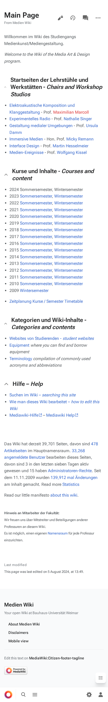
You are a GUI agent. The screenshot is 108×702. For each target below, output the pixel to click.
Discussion (85, 18)
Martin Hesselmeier (70, 145)
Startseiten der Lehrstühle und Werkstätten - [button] (56, 87)
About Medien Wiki (24, 624)
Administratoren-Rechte (70, 470)
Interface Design (24, 145)
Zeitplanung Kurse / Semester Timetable (46, 301)
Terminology (20, 358)
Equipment (19, 345)
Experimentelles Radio (29, 118)
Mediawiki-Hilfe (23, 415)
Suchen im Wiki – (42, 394)
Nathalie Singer (78, 118)
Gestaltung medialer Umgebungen (41, 125)
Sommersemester (36, 196)
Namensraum (58, 533)
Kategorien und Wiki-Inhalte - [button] (48, 324)
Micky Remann (80, 139)
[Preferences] (89, 694)
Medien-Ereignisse (26, 152)
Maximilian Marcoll (71, 112)
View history (73, 18)
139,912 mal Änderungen (74, 477)
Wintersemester (68, 196)
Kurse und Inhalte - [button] (53, 175)
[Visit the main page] (8, 694)
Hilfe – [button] (28, 384)
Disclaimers (18, 632)
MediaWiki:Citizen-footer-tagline (56, 658)
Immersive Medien (26, 139)
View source (60, 18)
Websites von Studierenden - (51, 338)
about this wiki (63, 495)
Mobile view (18, 641)
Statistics (70, 484)
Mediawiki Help (60, 415)
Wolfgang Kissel (72, 152)
